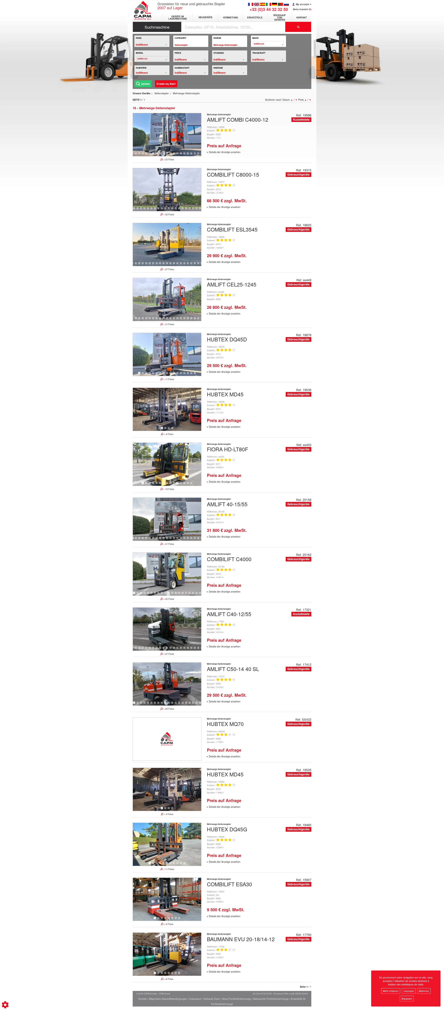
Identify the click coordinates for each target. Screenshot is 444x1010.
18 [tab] (189, 155)
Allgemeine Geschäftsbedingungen (168, 998)
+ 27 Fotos (168, 269)
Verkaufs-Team (212, 998)
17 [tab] (185, 155)
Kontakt (301, 17)
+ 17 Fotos (168, 379)
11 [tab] (164, 155)
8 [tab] (153, 155)
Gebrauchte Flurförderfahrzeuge (271, 998)
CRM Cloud (164, 993)
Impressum (195, 998)
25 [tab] (197, 210)
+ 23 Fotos (168, 159)
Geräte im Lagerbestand (177, 17)
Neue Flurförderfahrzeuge (236, 998)
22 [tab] (187, 210)
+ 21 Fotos (168, 544)
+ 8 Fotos (168, 924)
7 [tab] (150, 155)
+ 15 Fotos (168, 489)
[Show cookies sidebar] (5, 1004)
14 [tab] (175, 155)
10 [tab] (161, 155)
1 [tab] (139, 374)
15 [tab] (178, 155)
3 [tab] (136, 155)
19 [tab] (192, 155)
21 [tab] (199, 155)
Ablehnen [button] (424, 991)
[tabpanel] (167, 134)
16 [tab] (182, 155)
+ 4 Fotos (168, 434)
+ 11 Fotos (168, 869)
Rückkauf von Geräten (279, 17)
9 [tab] (157, 155)
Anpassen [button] (406, 998)
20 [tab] (196, 155)
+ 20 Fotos (168, 599)
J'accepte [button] (408, 991)
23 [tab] (190, 210)
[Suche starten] (298, 27)
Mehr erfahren (391, 991)
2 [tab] (133, 155)
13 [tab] (171, 155)
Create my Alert (166, 84)
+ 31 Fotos (168, 324)
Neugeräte (205, 17)
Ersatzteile (255, 17)
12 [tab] (168, 155)
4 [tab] (139, 155)
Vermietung (230, 17)
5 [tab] (143, 155)
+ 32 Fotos (168, 214)
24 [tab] (194, 210)
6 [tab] (146, 155)
